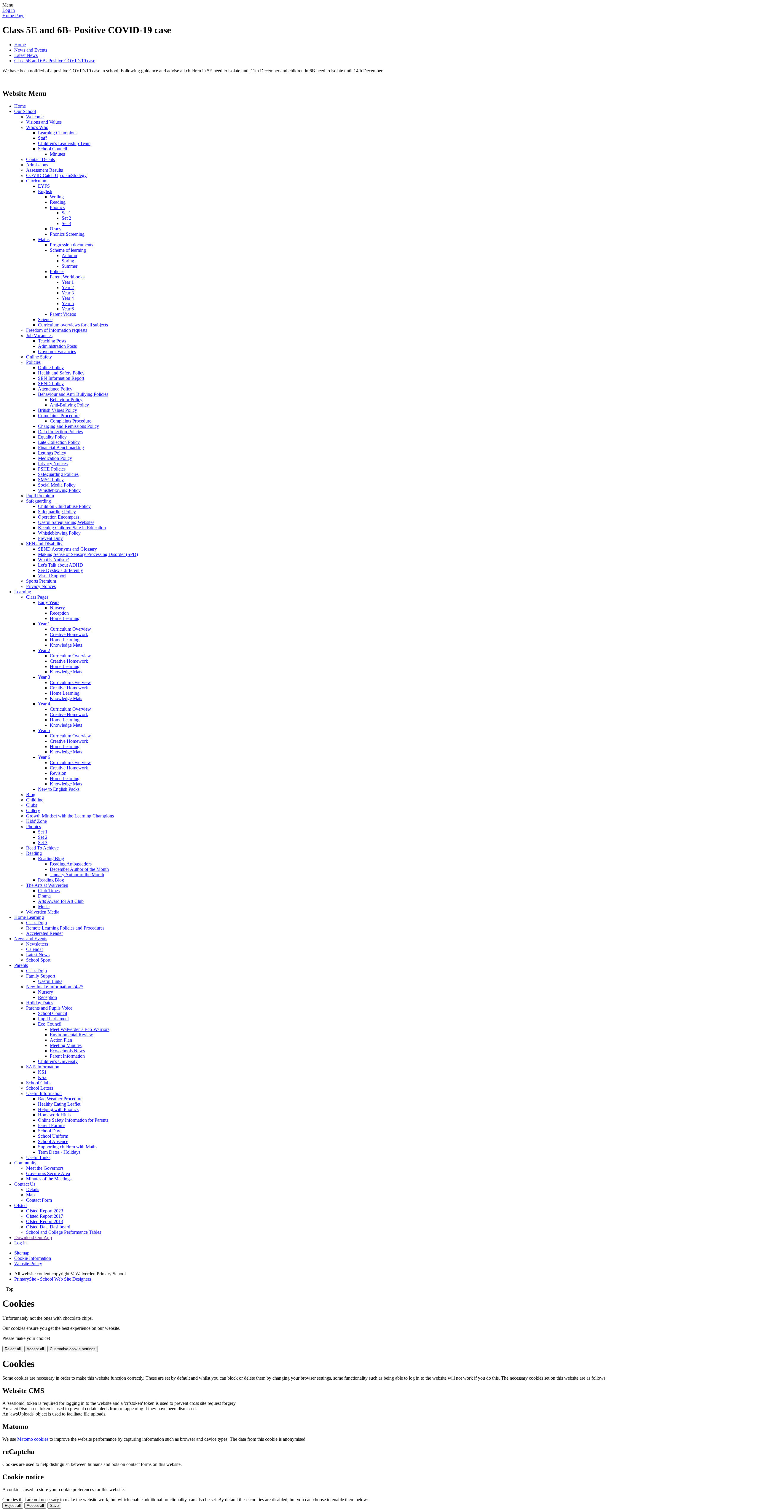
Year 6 (68, 308)
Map (30, 1194)
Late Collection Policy (59, 442)
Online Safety (39, 356)
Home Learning (64, 618)
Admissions (37, 164)
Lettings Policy (52, 452)
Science (45, 319)
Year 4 (68, 298)
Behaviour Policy (66, 399)
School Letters (39, 1088)
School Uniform (53, 1136)
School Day (49, 1130)
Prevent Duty (50, 538)
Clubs (31, 805)
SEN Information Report (61, 378)
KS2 (42, 1077)
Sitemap (21, 1252)
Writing (57, 196)
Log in (8, 10)
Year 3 (68, 292)
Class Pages (37, 597)
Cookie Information (32, 1258)
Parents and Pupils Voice (49, 1007)
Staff (42, 138)
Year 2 (68, 287)
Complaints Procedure (58, 415)
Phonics (57, 207)
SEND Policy (51, 383)
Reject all (13, 1349)
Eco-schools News (67, 1050)
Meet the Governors (44, 1168)
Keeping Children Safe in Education (72, 527)
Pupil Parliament (53, 1018)
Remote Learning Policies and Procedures (65, 927)
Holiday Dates (39, 1002)
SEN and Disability (44, 543)
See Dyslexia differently (60, 570)
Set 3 (66, 223)
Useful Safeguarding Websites (66, 522)
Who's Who (37, 127)
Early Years (48, 602)
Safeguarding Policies (58, 474)
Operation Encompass (58, 516)
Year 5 (68, 303)
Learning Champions (57, 132)
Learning (22, 591)
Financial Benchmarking (61, 447)
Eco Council (49, 1024)
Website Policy (28, 1263)
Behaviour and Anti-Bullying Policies (73, 394)
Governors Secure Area (48, 1173)
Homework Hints (54, 1114)
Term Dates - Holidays (59, 1152)
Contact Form (39, 1200)
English (45, 191)
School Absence (53, 1141)
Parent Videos (63, 314)
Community (25, 1162)
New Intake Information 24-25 (54, 986)
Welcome (35, 116)
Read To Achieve (42, 847)
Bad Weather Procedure (60, 1098)
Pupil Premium (40, 495)
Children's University (58, 1061)
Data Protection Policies (60, 431)
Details (32, 1189)
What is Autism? (53, 559)
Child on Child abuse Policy (64, 506)
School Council (52, 148)
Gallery (33, 810)
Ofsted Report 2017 (44, 1216)
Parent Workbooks (67, 276)
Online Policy (51, 367)
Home (20, 44)
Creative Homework (69, 634)
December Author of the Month (79, 869)
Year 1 (68, 282)
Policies (57, 271)
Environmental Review (71, 1034)
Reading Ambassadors (71, 863)
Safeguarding (38, 500)
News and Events (30, 49)
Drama (44, 895)
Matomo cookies (32, 1439)
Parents (21, 965)
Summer (69, 266)
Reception (59, 613)
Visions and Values (44, 122)
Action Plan (61, 1040)
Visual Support (52, 575)
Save (54, 1505)
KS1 (42, 1072)
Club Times (49, 890)
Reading (58, 202)
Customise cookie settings (72, 1349)
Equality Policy (52, 436)
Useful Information (44, 1093)
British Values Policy (57, 410)
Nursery (57, 607)
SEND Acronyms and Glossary (67, 549)
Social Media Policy (57, 484)
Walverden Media (42, 911)
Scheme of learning (68, 250)
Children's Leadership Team (64, 143)
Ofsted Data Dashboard (48, 1226)
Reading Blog (51, 858)
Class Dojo (36, 922)
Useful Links (50, 981)
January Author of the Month (77, 874)
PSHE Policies (52, 468)
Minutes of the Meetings (48, 1178)
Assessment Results (44, 170)
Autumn (69, 255)
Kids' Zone (36, 821)
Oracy (55, 228)
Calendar (34, 949)
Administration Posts (57, 346)
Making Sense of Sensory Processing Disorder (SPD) (88, 554)
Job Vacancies (39, 335)
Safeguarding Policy (57, 511)
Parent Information (67, 1056)
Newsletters (37, 943)
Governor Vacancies (57, 351)
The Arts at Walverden (47, 885)
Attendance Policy (55, 388)
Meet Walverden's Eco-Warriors (79, 1029)
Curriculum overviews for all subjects (73, 324)
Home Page (13, 15)
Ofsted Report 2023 (44, 1210)
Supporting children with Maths (67, 1146)
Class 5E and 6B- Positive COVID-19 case (54, 60)
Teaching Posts (52, 340)
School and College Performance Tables (63, 1232)
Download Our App (33, 1237)
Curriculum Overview (70, 629)
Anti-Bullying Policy (69, 404)
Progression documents (71, 244)
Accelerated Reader (44, 933)
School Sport (38, 959)
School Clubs (38, 1082)
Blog (30, 794)
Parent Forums (51, 1125)
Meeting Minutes (66, 1045)
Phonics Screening (67, 234)
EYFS (44, 186)
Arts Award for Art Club (61, 901)
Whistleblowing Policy (59, 490)
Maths (44, 239)
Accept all (35, 1349)
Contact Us (24, 1184)
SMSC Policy (51, 479)
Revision (58, 773)
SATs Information (42, 1066)
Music (44, 906)
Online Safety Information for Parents (73, 1120)
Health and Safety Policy (61, 372)
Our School (25, 111)
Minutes (57, 154)
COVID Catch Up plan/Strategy (56, 175)
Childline (34, 799)
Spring (68, 260)
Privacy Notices (53, 463)
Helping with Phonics (58, 1109)
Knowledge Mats (66, 645)
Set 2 (66, 218)
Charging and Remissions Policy (68, 426)
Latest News (26, 55)
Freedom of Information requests (56, 330)
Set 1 (66, 212)
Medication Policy (55, 458)
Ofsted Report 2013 (44, 1221)
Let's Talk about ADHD (60, 565)
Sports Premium (41, 581)
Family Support (40, 975)
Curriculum (36, 180)
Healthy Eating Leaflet (59, 1104)
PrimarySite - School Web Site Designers (52, 1279)
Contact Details (40, 159)
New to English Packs (58, 789)
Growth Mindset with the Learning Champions (70, 815)
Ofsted (20, 1205)
